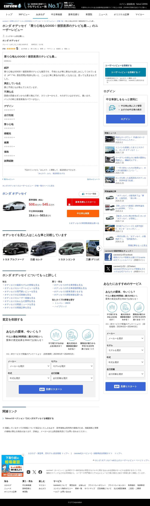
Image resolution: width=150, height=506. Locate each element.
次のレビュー (92, 179)
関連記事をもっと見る (137, 245)
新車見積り (73, 14)
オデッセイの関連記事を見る (18, 307)
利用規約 (131, 485)
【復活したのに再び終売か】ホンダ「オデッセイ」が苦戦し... (130, 218)
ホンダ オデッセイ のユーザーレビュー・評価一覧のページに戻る (28, 186)
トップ (9, 14)
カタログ (40, 14)
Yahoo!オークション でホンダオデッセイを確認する (29, 418)
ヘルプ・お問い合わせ (62, 492)
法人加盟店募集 (120, 488)
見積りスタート (54, 389)
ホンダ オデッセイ (14, 193)
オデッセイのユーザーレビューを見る (22, 288)
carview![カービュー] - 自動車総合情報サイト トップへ (98, 453)
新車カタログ (14, 21)
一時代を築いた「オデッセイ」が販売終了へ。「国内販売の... (130, 239)
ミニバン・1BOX (62, 303)
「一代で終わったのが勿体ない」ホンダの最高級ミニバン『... (130, 170)
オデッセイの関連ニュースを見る (20, 304)
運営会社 (72, 485)
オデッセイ (38, 21)
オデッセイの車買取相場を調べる (85, 223)
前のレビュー (9, 179)
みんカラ (42, 488)
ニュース (103, 14)
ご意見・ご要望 (134, 488)
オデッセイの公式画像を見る (18, 295)
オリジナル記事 (121, 14)
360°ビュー (24, 14)
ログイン (122, 4)
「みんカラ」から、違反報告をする (51, 173)
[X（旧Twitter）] (34, 472)
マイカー (139, 14)
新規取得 (130, 4)
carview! (5, 21)
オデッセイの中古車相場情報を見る (70, 288)
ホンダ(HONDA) (26, 21)
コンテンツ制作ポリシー (63, 488)
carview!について (60, 485)
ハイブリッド (61, 306)
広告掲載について (104, 488)
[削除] (23, 455)
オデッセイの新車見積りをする (68, 291)
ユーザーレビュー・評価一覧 (53, 21)
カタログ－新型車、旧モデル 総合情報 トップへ (48, 453)
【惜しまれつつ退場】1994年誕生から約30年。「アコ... (129, 208)
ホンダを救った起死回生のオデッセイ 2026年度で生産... (130, 180)
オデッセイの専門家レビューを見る (21, 291)
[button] (89, 193)
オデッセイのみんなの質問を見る (20, 301)
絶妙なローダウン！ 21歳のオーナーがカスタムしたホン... (130, 140)
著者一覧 (78, 488)
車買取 (89, 14)
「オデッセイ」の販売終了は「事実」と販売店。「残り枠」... (129, 198)
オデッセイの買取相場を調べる (68, 295)
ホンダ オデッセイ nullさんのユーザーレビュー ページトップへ (122, 460)
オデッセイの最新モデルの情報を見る (22, 285)
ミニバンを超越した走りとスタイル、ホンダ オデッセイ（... (129, 150)
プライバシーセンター (117, 485)
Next (99, 248)
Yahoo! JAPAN (142, 4)
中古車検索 (56, 14)
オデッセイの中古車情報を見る (68, 285)
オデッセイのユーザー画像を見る (20, 298)
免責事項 (140, 485)
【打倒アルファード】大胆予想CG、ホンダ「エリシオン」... (129, 228)
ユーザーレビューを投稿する (124, 72)
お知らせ (82, 485)
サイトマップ (90, 488)
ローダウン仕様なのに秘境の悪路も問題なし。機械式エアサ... (130, 160)
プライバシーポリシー (97, 485)
